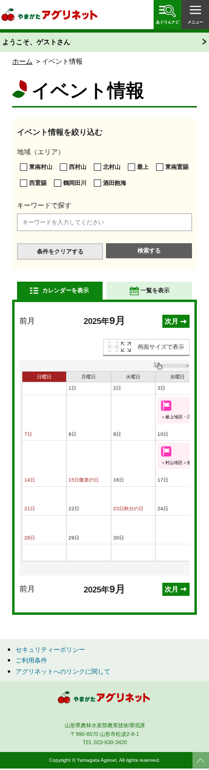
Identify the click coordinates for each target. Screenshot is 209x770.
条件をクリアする (60, 251)
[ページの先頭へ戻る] (200, 760)
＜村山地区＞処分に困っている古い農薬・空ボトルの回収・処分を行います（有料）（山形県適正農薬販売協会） (179, 462)
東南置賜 (177, 166)
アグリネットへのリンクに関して (63, 671)
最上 (143, 166)
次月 (171, 321)
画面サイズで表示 (161, 346)
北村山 (112, 166)
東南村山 (40, 166)
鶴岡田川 (75, 182)
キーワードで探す (44, 205)
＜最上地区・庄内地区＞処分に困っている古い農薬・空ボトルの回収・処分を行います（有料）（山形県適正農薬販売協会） (179, 416)
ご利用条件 (31, 660)
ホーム (22, 61)
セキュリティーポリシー (50, 649)
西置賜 (38, 182)
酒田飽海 (114, 182)
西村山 (78, 166)
